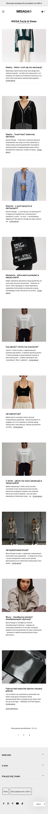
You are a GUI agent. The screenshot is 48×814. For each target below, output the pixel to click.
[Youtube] (17, 804)
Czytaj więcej (10, 80)
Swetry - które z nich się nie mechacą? (24, 67)
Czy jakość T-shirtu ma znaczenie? (22, 347)
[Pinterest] (12, 804)
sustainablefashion (12, 708)
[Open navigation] (6, 11)
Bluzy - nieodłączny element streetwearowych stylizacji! (19, 618)
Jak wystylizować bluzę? (17, 550)
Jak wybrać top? (13, 414)
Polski (5, 791)
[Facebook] (3, 804)
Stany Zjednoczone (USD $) (21, 791)
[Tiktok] (22, 804)
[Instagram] (8, 804)
